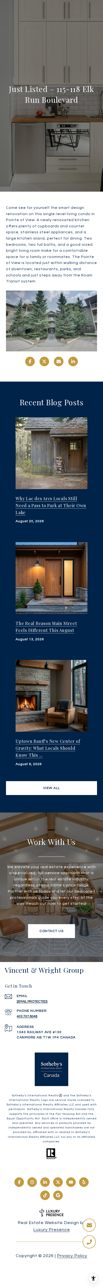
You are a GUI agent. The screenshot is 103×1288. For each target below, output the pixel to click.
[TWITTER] (58, 1182)
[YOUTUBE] (71, 1182)
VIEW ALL (51, 788)
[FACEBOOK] (19, 1182)
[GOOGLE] (58, 1195)
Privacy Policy (72, 1256)
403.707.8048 (27, 1016)
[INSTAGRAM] (32, 1182)
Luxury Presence (51, 1229)
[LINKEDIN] (45, 1182)
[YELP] (84, 1182)
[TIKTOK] (45, 1195)
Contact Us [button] (51, 931)
